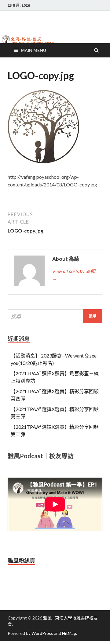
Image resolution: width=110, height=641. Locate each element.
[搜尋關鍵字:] (55, 316)
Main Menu (33, 50)
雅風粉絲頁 (21, 560)
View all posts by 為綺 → (73, 274)
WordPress (42, 633)
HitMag (69, 633)
